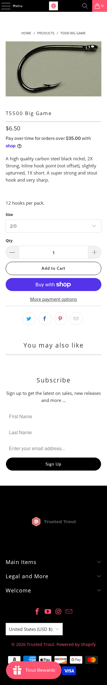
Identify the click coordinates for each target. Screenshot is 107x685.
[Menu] (3, 6)
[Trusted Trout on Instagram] (58, 611)
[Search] (85, 6)
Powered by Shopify (76, 644)
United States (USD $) (30, 629)
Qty (9, 240)
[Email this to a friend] (76, 318)
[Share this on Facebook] (44, 318)
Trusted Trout (40, 644)
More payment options (53, 299)
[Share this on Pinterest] (60, 318)
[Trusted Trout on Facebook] (37, 611)
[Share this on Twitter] (29, 318)
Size (9, 214)
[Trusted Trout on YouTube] (47, 611)
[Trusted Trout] (53, 6)
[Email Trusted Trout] (69, 611)
